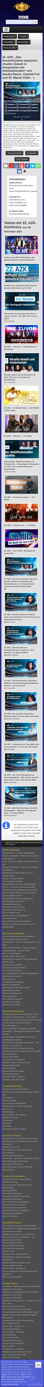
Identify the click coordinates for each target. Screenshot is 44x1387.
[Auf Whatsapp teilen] (38, 165)
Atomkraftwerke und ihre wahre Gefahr (17, 1150)
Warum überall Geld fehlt (11, 1277)
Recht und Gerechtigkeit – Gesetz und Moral (19, 948)
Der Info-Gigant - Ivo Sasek (12, 1332)
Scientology (6, 1126)
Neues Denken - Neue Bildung (14, 1115)
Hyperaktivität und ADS (11, 1065)
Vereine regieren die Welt (12, 1265)
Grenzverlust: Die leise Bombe (14, 968)
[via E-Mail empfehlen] (5, 165)
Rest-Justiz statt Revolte (11, 976)
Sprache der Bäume (10, 1216)
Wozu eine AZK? (8, 1346)
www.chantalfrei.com (18, 203)
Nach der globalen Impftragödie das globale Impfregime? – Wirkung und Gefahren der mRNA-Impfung (21, 1031)
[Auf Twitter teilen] (32, 165)
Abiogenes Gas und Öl (11, 1147)
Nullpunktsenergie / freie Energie (15, 1161)
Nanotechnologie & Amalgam (13, 1071)
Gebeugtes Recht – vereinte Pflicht (15, 951)
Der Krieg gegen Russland (12, 881)
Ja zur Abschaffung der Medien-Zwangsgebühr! (20, 973)
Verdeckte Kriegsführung (11, 904)
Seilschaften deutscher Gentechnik (15, 1210)
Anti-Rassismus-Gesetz (11, 1002)
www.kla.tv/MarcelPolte (19, 214)
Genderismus (7, 1098)
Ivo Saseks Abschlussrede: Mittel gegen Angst (20, 1312)
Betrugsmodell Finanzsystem (13, 1246)
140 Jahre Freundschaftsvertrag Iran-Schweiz (20, 890)
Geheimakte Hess (9, 918)
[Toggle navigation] (6, 29)
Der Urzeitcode (8, 1153)
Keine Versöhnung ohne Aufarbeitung (16, 1309)
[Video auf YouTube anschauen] (22, 165)
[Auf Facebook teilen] (27, 165)
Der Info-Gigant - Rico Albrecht (14, 1268)
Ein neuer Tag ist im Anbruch (13, 1343)
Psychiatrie (6, 1123)
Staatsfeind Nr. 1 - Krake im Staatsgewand (18, 853)
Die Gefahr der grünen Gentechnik (15, 1196)
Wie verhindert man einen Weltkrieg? (16, 921)
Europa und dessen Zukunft (13, 878)
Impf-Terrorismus (8, 1068)
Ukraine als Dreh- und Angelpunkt (15, 915)
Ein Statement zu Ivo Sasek (12, 1349)
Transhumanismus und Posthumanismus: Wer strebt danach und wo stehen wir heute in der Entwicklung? (20, 1141)
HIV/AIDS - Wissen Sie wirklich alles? (16, 1062)
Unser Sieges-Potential (11, 1323)
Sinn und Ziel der (9, 1338)
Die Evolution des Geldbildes (13, 1248)
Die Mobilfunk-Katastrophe (12, 1199)
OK (38, 1365)
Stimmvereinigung (9, 996)
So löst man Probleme (10, 1357)
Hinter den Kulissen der (11, 1355)
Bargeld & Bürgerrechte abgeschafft (16, 1263)
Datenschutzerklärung (9, 1384)
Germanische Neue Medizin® (13, 1060)
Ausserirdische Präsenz (11, 1329)
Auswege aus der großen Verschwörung (17, 1320)
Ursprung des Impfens (10, 1074)
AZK (17, 1338)
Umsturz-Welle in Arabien (12, 896)
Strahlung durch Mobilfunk (12, 1213)
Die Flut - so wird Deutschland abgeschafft (18, 887)
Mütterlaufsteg (7, 1112)
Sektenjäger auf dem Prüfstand (14, 1129)
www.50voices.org (17, 200)
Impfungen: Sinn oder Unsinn (13, 1080)
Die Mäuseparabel (9, 1100)
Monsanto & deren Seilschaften (14, 1208)
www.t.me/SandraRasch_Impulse (23, 191)
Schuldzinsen (7, 1260)
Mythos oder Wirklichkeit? (12, 993)
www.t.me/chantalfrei (18, 205)
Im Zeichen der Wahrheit (11, 970)
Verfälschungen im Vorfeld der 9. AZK (16, 1352)
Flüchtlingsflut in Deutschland (13, 901)
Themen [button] (22, 36)
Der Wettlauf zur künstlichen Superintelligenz (19, 1226)
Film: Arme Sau (8, 1251)
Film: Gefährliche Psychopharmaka (15, 1202)
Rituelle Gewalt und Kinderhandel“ (15, 1089)
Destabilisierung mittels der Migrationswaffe (19, 884)
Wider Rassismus (9, 979)
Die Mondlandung (9, 1335)
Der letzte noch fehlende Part (13, 1306)
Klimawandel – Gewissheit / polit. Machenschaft (20, 1158)
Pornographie (7, 1120)
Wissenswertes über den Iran (13, 907)
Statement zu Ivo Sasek (11, 1005)
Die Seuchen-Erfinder (10, 1057)
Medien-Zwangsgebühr (11, 985)
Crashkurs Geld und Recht (12, 1243)
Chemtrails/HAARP (9, 1190)
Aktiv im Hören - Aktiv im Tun (13, 1326)
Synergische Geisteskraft (12, 1298)
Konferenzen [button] (9, 36)
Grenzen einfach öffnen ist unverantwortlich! (19, 893)
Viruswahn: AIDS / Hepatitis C (13, 1077)
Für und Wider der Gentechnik (14, 1205)
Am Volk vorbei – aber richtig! (13, 956)
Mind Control (7, 1109)
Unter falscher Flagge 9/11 (12, 999)
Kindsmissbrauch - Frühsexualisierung (17, 1106)
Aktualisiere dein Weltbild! (12, 965)
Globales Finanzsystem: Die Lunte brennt (18, 1234)
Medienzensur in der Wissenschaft (15, 988)
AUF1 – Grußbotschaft (11, 953)
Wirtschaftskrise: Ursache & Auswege (16, 1257)
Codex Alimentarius (9, 1025)
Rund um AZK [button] (9, 48)
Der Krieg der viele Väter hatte (14, 910)
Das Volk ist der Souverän (12, 1340)
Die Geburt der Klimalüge (12, 1193)
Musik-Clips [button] (22, 42)
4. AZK (23, 1355)
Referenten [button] (8, 42)
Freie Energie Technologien (12, 1155)
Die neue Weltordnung (11, 913)
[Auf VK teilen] (19, 171)
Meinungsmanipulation (11, 990)
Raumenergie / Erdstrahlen (12, 1164)
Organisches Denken (10, 1117)
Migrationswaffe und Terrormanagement (17, 898)
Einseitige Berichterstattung (12, 982)
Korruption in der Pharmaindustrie (15, 1254)
